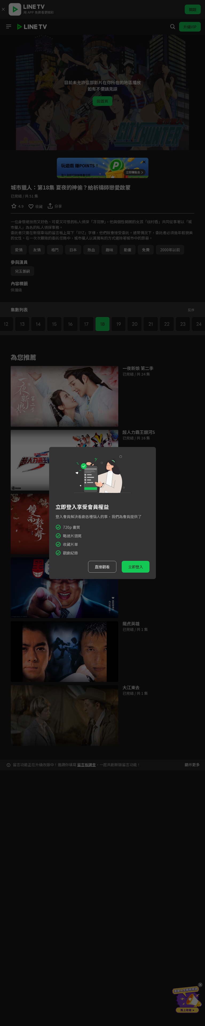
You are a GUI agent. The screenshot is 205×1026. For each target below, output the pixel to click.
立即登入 (135, 566)
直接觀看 (102, 566)
